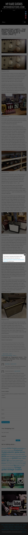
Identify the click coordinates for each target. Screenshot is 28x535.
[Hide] (1, 11)
